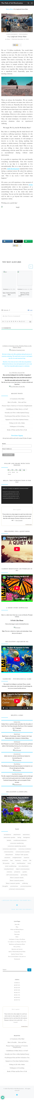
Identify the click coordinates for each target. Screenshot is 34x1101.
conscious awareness (9, 849)
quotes (25, 872)
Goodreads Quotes (29, 524)
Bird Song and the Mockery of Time (24, 293)
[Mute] (28, 708)
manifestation (21, 863)
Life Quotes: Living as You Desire (17, 939)
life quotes (6, 863)
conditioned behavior (20, 840)
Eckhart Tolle (17, 722)
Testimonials (17, 959)
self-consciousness (12, 874)
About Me (17, 924)
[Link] (20, 321)
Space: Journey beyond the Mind (9, 293)
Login (30, 310)
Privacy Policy (17, 946)
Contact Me (17, 932)
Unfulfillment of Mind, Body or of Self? (17, 409)
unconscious (14, 886)
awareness (26, 834)
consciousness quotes (23, 851)
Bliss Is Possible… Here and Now (17, 402)
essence (26, 857)
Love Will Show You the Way (17, 372)
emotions (7, 857)
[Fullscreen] (30, 708)
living (31, 185)
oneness (9, 872)
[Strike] (9, 321)
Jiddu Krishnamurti (13, 169)
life (30, 860)
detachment (9, 854)
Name (4, 443)
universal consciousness (16, 889)
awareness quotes (9, 837)
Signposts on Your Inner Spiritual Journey (17, 419)
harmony (18, 860)
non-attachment (24, 866)
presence (17, 872)
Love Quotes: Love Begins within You (17, 941)
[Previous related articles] (27, 267)
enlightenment (17, 857)
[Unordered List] (13, 321)
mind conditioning (10, 866)
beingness (26, 837)
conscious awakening (17, 843)
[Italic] (5, 321)
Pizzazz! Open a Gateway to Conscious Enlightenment (17, 406)
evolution (5, 860)
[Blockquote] (15, 321)
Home (7, 9)
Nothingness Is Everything (17, 426)
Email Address (7, 448)
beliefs (9, 840)
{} (21, 321)
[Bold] (3, 321)
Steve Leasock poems (17, 880)
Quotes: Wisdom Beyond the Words (17, 951)
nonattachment (9, 869)
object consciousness (22, 869)
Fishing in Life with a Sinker (17, 423)
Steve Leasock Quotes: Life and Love (17, 956)
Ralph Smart (17, 734)
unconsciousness (25, 886)
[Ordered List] (11, 321)
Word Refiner (17, 764)
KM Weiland (17, 742)
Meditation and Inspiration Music (17, 944)
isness (25, 860)
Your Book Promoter (17, 774)
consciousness (8, 851)
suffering (25, 883)
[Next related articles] (31, 267)
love (13, 863)
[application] (17, 495)
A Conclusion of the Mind (17, 399)
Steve (8, 39)
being (19, 837)
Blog (11, 9)
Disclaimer (17, 934)
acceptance (7, 834)
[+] (24, 321)
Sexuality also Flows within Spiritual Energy (17, 412)
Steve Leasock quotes (13, 883)
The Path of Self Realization (16, 1088)
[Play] (3, 708)
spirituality (24, 874)
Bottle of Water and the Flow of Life (17, 430)
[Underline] (7, 321)
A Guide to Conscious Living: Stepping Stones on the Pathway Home (17, 346)
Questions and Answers (17, 949)
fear (11, 860)
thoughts (5, 886)
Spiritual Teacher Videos (17, 954)
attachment (17, 834)
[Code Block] (18, 321)
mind (29, 863)
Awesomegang (17, 754)
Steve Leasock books (17, 877)
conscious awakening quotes (17, 846)
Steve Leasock (19, 520)
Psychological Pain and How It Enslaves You (17, 416)
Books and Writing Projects (17, 929)
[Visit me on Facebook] (17, 1095)
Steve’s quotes (17, 509)
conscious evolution (24, 849)
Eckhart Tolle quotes (21, 854)
